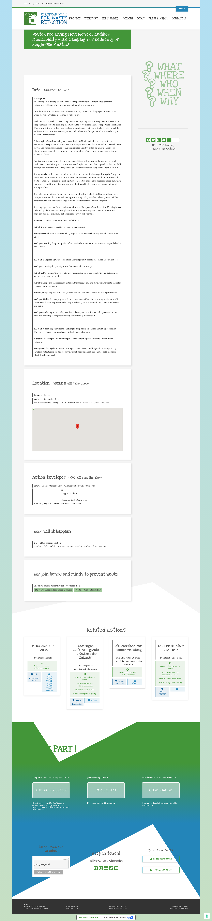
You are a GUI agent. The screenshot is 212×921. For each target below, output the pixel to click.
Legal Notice (176, 906)
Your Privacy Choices (115, 917)
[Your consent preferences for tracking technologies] (207, 916)
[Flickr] (41, 3)
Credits (185, 906)
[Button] (42, 663)
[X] (29, 3)
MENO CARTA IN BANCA (43, 648)
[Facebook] (25, 3)
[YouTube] (37, 3)
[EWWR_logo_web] (45, 18)
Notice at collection (89, 917)
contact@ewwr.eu (72, 906)
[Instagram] (33, 3)
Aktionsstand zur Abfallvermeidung (128, 648)
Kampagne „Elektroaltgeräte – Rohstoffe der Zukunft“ (86, 652)
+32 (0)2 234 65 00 (72, 908)
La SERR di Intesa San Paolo (171, 648)
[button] (82, 19)
